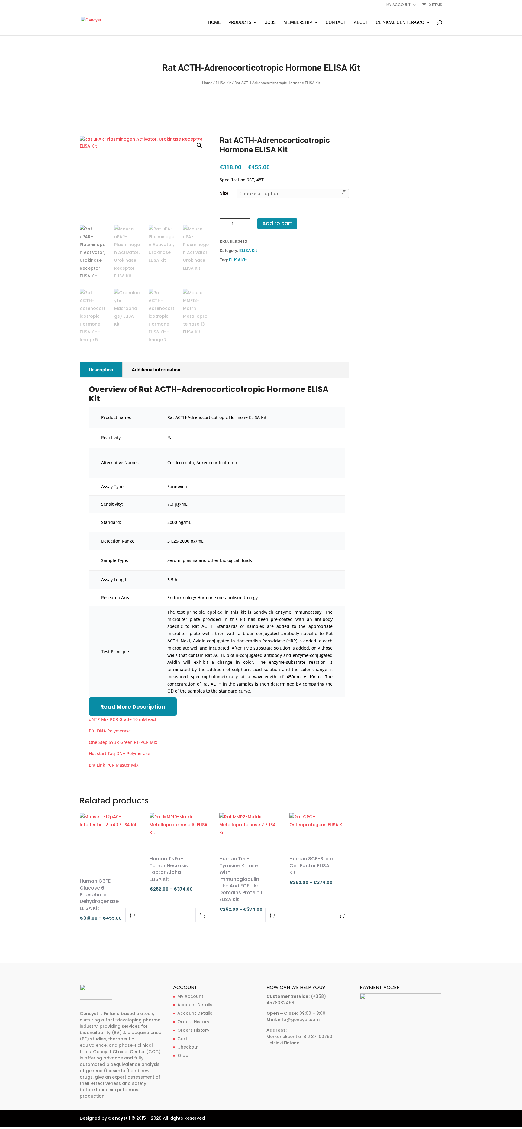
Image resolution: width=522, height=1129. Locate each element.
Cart (182, 1039)
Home (214, 22)
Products (239, 22)
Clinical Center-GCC (400, 22)
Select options (132, 915)
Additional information (156, 370)
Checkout (188, 1047)
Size (224, 193)
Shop (182, 1056)
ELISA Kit (223, 82)
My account (398, 5)
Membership (297, 22)
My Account (190, 996)
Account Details (194, 1005)
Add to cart (277, 223)
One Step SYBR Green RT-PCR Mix (123, 742)
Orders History (193, 1022)
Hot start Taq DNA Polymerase (119, 753)
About (361, 22)
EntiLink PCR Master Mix (114, 765)
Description (101, 370)
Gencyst (118, 1118)
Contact (336, 22)
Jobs (270, 22)
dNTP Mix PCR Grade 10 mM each (123, 719)
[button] (199, 145)
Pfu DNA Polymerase (110, 731)
